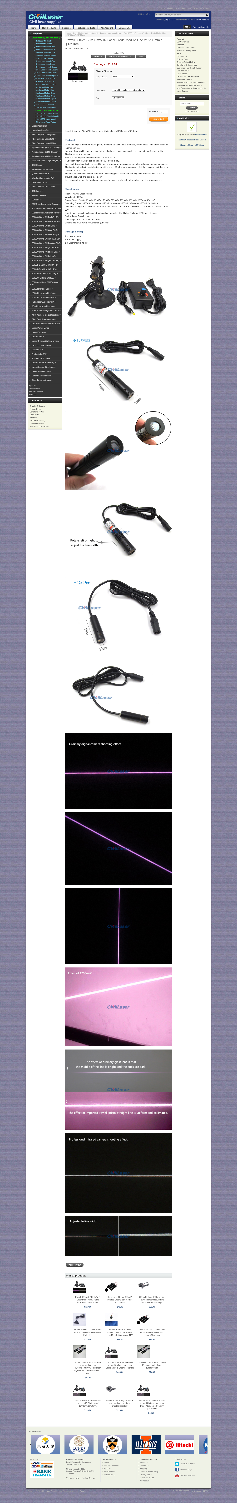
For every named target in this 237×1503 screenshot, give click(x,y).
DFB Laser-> (37, 191)
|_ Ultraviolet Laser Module (43, 81)
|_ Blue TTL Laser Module (43, 105)
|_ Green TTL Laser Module (44, 78)
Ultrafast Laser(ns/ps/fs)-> (44, 178)
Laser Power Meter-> (41, 328)
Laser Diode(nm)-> (40, 130)
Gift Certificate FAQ (37, 420)
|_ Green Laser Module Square (45, 70)
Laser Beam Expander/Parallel (46, 324)
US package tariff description (188, 77)
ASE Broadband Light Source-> (46, 204)
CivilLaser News (183, 71)
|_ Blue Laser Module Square (44, 99)
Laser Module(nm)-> (41, 126)
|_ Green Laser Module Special (45, 76)
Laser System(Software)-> (44, 363)
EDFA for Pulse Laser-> (42, 289)
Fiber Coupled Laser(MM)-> (44, 135)
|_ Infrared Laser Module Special (46, 116)
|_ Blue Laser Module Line (43, 90)
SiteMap (83, 1491)
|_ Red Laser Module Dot (43, 41)
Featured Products (86, 28)
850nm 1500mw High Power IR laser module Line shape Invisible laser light (120, 1403)
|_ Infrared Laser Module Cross (45, 113)
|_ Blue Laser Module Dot (43, 87)
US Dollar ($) (143, 14)
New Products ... (35, 388)
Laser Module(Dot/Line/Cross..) (85, 33)
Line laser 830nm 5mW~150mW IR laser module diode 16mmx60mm (152, 1365)
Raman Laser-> (39, 195)
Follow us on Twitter (187, 1464)
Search (182, 98)
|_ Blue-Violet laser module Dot (45, 84)
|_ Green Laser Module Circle (45, 73)
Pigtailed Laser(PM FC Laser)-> (46, 156)
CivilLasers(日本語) (184, 8)
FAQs (179, 53)
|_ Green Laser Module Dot (44, 61)
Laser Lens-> (38, 337)
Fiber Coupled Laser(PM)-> (44, 143)
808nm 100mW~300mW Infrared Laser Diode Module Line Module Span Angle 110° (120, 1332)
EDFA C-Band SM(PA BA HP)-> (46, 217)
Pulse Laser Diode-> (41, 358)
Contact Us (34, 415)
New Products (49, 28)
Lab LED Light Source (41, 345)
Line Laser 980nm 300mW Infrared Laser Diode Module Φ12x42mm (120, 1300)
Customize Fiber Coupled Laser (189, 68)
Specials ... (33, 386)
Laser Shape (100, 91)
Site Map (33, 418)
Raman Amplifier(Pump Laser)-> (46, 311)
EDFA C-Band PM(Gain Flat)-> (45, 234)
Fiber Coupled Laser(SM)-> (44, 139)
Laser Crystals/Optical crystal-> (46, 341)
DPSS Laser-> (38, 165)
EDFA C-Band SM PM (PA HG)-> (46, 239)
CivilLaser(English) (166, 8)
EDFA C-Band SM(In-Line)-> (44, 226)
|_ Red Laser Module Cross (44, 47)
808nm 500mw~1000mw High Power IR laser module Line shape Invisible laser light (152, 1300)
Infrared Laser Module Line (110, 33)
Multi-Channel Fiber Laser (43, 187)
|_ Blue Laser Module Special (44, 102)
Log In (168, 20)
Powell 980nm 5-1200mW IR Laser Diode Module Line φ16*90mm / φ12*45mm (87, 1300)
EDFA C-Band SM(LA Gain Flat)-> (47, 243)
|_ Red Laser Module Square (44, 50)
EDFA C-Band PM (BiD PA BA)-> (46, 260)
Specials (66, 28)
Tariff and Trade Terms (186, 48)
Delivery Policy (182, 59)
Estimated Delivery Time (186, 50)
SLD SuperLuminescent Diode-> (46, 208)
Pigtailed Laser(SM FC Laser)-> (46, 152)
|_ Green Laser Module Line (44, 64)
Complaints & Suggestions (187, 65)
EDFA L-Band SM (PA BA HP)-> (46, 265)
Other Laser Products (41, 376)
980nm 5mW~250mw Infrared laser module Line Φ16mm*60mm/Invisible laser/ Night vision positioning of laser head (88, 1367)
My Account (107, 28)
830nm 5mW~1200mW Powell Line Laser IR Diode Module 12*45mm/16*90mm (87, 1403)
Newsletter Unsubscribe (39, 426)
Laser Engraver (39, 332)
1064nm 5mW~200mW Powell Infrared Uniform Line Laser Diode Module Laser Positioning (120, 1365)
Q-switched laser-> (40, 174)
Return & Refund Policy (186, 62)
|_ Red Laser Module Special (44, 55)
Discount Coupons (37, 423)
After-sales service (184, 79)
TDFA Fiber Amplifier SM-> (44, 302)
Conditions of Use (37, 412)
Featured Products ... (37, 391)
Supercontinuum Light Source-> (46, 213)
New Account (203, 20)
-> (47, 38)
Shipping (143, 1469)
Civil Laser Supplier (49, 1491)
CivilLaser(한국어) (201, 8)
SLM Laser (36, 200)
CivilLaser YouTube (187, 1475)
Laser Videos (182, 74)
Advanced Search (192, 111)
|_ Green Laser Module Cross (45, 67)
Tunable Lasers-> (39, 182)
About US (180, 39)
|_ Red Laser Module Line (43, 44)
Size (97, 98)
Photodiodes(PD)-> (40, 354)
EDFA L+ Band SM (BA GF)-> (45, 274)
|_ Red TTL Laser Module (43, 58)
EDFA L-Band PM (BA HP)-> (44, 269)
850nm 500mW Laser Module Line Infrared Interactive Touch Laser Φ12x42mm (152, 1332)
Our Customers (183, 42)
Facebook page (185, 1470)
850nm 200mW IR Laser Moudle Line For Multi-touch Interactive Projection (88, 1332)
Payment (180, 45)
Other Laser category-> (42, 380)
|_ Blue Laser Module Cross (44, 93)
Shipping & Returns (37, 406)
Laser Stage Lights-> (41, 371)
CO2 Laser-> (37, 350)
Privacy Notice (35, 409)
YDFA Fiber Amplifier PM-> (44, 297)
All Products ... (34, 394)
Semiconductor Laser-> (42, 169)
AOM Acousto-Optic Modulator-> (46, 315)
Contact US (124, 28)
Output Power (101, 77)
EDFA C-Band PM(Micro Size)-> (46, 252)
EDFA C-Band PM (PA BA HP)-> (46, 247)
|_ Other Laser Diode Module (44, 122)
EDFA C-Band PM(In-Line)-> (44, 256)
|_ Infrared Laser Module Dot (44, 107)
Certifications (182, 56)
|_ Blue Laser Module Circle (44, 96)
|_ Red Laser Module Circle (44, 52)
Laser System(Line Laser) (43, 367)
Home (33, 28)
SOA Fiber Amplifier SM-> (43, 306)
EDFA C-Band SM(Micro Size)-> (46, 221)
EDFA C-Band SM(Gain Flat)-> (45, 230)
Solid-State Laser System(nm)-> (46, 161)
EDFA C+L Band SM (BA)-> (44, 278)
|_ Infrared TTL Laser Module (44, 119)
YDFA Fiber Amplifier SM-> (44, 293)
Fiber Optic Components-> (44, 319)
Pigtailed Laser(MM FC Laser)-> (46, 148)
